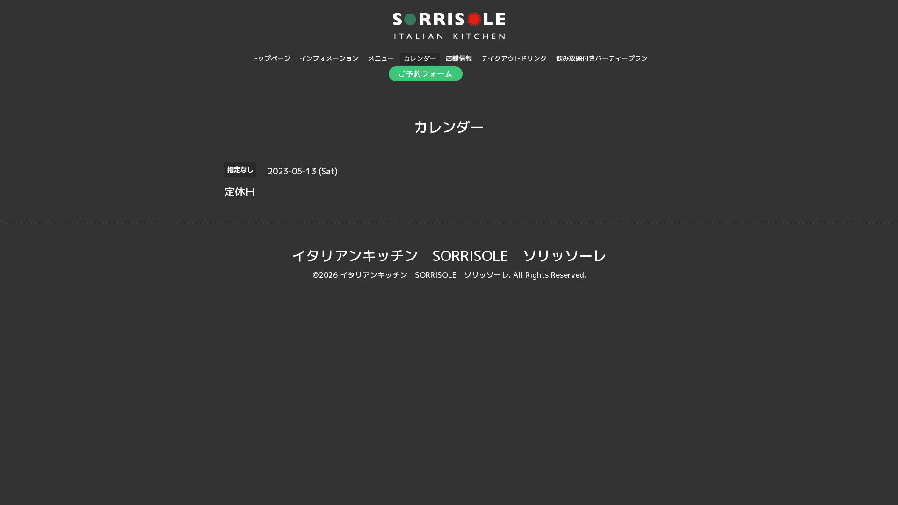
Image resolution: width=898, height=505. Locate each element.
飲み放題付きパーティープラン (602, 58)
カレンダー (420, 58)
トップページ (270, 58)
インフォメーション (329, 58)
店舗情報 (459, 58)
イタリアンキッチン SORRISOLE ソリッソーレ (449, 256)
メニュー (381, 58)
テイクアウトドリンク (514, 58)
